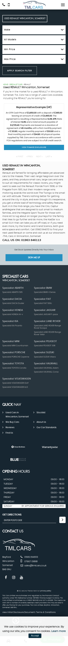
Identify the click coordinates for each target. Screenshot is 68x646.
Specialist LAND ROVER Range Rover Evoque (47, 327)
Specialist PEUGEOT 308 (44, 346)
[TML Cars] (34, 5)
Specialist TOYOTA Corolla (14, 368)
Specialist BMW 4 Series (45, 292)
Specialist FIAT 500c (43, 303)
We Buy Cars (12, 422)
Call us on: (21, 240)
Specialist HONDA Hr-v (12, 314)
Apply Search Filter (19, 71)
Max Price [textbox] (10, 59)
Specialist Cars (15, 84)
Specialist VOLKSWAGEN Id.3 (15, 387)
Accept (35, 635)
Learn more (58, 631)
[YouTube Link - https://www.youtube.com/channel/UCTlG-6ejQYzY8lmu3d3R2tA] (21, 577)
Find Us (9, 433)
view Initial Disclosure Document (18, 612)
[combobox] (34, 29)
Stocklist (41, 412)
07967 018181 (31, 561)
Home (5, 84)
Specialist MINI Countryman (15, 346)
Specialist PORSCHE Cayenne (15, 357)
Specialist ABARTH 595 (12, 292)
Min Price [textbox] (9, 49)
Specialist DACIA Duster (13, 303)
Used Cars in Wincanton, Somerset (17, 414)
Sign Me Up (34, 257)
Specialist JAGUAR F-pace (46, 314)
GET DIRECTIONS (12, 514)
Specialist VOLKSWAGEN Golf (15, 383)
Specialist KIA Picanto (12, 326)
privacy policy (45, 591)
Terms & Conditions (46, 612)
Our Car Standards (46, 427)
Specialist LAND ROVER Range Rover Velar (47, 333)
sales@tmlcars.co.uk (35, 566)
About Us (41, 422)
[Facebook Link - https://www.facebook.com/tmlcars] (6, 577)
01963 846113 (31, 557)
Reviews (10, 427)
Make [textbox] (7, 30)
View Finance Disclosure (34, 147)
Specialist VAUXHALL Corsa (46, 372)
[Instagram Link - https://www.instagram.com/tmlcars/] (13, 577)
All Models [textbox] (10, 40)
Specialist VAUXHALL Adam (46, 368)
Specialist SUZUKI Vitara (45, 357)
